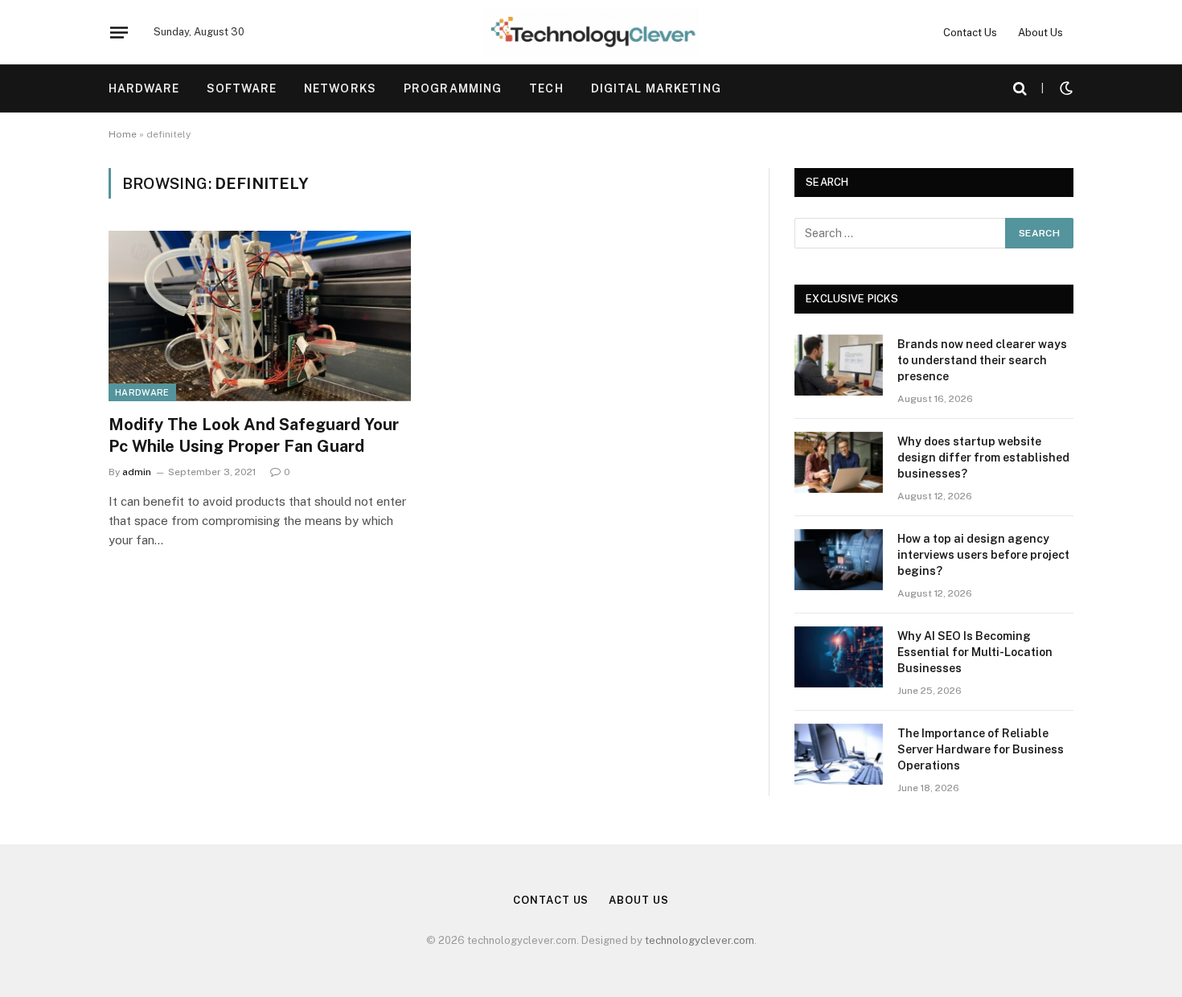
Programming (453, 88)
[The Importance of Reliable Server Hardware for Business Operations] (838, 754)
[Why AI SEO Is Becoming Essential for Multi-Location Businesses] (838, 656)
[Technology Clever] (591, 32)
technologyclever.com (699, 940)
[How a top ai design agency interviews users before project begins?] (838, 559)
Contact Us (970, 33)
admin (136, 472)
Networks (340, 88)
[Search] (1020, 89)
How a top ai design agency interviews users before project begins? (983, 554)
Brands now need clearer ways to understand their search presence (982, 360)
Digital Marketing (656, 88)
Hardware (144, 88)
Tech (546, 88)
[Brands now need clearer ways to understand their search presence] (838, 365)
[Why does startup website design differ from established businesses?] (838, 462)
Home (123, 134)
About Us (1040, 33)
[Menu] (119, 32)
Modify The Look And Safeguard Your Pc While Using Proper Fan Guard (254, 435)
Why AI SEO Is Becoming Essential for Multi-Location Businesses (975, 652)
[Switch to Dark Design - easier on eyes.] (1064, 88)
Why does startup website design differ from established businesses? (983, 457)
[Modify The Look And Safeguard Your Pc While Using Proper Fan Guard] (260, 316)
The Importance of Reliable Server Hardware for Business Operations (980, 749)
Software (242, 88)
